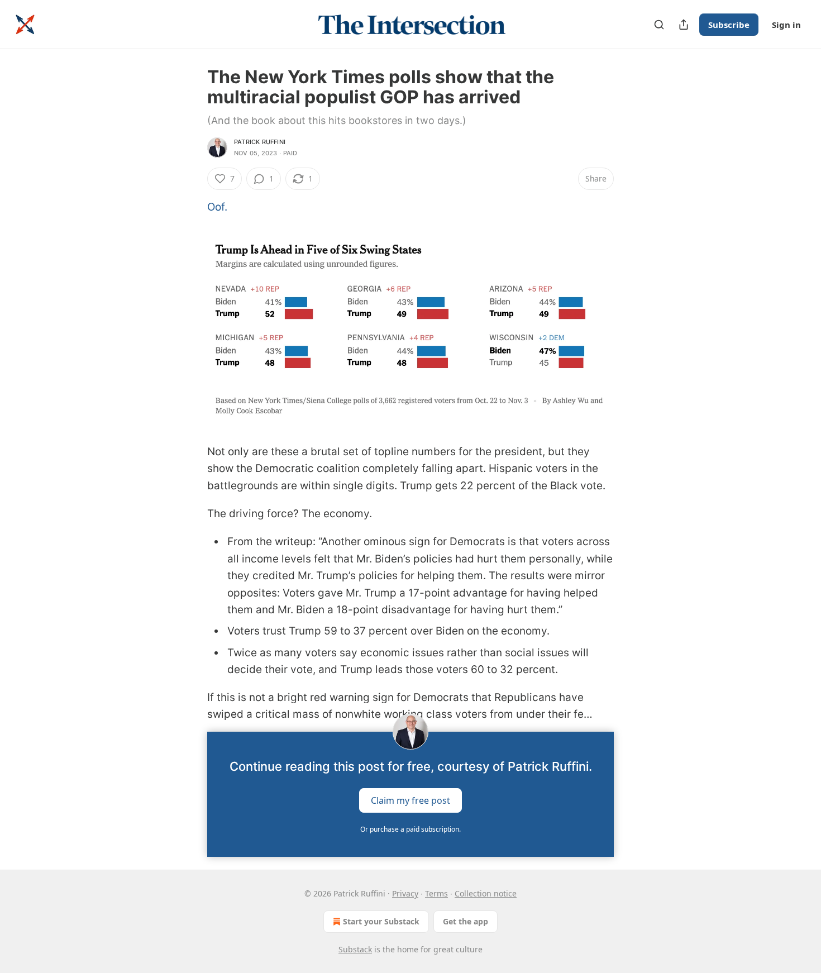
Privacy (405, 893)
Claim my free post (410, 800)
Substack (355, 949)
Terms (436, 893)
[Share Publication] (683, 24)
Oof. (217, 207)
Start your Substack (381, 921)
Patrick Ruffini (259, 142)
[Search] (659, 24)
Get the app (465, 921)
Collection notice (486, 893)
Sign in (786, 24)
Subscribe (729, 24)
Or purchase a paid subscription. (410, 829)
